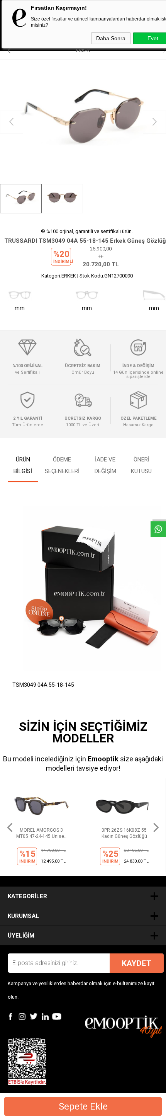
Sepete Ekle (83, 1106)
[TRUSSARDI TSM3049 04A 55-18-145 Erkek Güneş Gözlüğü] (83, 122)
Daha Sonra (110, 38)
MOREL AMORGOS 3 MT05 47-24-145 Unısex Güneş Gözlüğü (41, 833)
